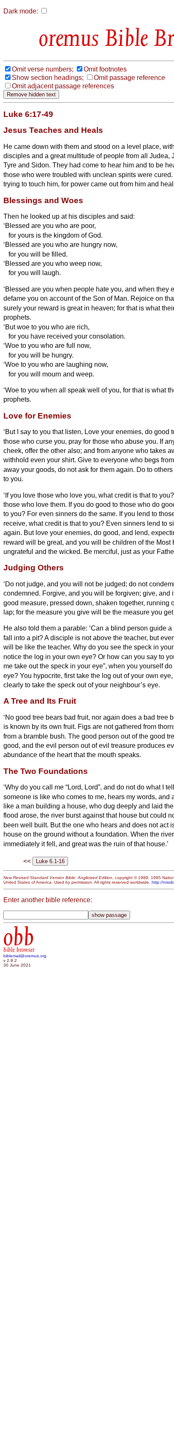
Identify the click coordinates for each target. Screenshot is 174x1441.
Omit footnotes (105, 69)
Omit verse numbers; (42, 69)
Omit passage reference (129, 77)
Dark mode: (20, 11)
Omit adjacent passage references (63, 86)
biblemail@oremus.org (24, 956)
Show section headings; (48, 77)
